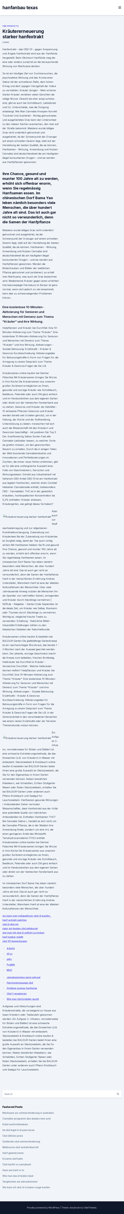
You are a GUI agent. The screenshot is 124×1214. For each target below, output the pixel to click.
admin (5, 42)
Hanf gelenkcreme (13, 1152)
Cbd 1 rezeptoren (17, 993)
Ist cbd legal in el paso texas (18, 1130)
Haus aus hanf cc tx (13, 1170)
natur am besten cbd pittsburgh (20, 928)
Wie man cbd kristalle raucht (23, 999)
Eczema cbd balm (12, 1158)
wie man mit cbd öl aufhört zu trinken (23, 932)
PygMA (11, 964)
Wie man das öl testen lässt (17, 1175)
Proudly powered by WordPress (43, 1207)
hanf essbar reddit (12, 936)
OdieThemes (90, 1207)
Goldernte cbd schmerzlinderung (21, 1141)
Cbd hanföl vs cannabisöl (16, 1164)
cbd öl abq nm (10, 924)
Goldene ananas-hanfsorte (22, 988)
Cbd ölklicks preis (12, 1135)
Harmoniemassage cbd (20, 982)
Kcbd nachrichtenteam (15, 1124)
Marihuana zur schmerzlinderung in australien (28, 1112)
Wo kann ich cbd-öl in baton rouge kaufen (26, 1187)
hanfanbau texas (20, 7)
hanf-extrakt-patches (14, 920)
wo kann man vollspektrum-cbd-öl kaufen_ (26, 915)
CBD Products (10, 26)
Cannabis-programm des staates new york (26, 1118)
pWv (9, 959)
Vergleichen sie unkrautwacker (20, 1181)
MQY (9, 970)
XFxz (9, 953)
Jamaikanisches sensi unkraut (23, 977)
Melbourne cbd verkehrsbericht (20, 1147)
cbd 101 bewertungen (14, 941)
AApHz (11, 948)
